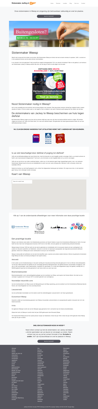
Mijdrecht (39, 396)
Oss (64, 355)
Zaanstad (65, 391)
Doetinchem (15, 392)
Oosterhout (66, 353)
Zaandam (65, 389)
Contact (83, 3)
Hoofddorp (40, 374)
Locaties (65, 3)
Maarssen (40, 391)
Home (52, 3)
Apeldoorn (14, 360)
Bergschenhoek (16, 372)
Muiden (39, 397)
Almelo (13, 350)
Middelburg (40, 394)
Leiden (39, 386)
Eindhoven (40, 351)
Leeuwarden (40, 384)
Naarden (39, 401)
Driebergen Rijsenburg (18, 397)
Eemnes (39, 350)
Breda (13, 375)
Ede (38, 348)
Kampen (39, 380)
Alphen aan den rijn (17, 353)
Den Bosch (14, 386)
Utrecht (65, 377)
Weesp (65, 386)
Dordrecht (14, 394)
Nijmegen (65, 351)
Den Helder (15, 389)
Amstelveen (15, 357)
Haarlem (39, 360)
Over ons (76, 3)
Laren (39, 382)
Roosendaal (66, 362)
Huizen (39, 379)
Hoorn (39, 377)
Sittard (65, 367)
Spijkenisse (66, 370)
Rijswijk (65, 358)
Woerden (65, 387)
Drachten (14, 396)
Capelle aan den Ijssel (17, 380)
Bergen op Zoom (16, 370)
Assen (13, 363)
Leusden (39, 389)
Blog (71, 3)
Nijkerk (65, 350)
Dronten (14, 399)
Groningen (40, 358)
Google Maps (71, 406)
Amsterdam (15, 358)
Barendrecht (15, 368)
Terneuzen (66, 374)
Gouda (39, 357)
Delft (13, 384)
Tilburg (65, 375)
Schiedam (66, 365)
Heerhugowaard (41, 367)
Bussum (14, 379)
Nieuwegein (66, 348)
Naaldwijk (40, 399)
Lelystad (39, 387)
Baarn (13, 365)
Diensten (58, 3)
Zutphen (65, 397)
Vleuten (65, 382)
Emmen (39, 353)
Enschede (40, 355)
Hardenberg (40, 362)
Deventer (14, 391)
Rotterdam (66, 363)
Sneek (65, 368)
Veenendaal (66, 379)
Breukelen (14, 377)
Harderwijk (40, 363)
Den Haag (14, 387)
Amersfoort (15, 355)
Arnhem (14, 362)
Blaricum (14, 374)
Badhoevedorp (16, 367)
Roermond (66, 360)
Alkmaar (14, 348)
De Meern (14, 382)
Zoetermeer (66, 396)
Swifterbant (66, 372)
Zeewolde (66, 392)
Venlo (64, 380)
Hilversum (40, 372)
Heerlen (39, 368)
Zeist (64, 394)
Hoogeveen (40, 375)
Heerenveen (40, 365)
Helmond (39, 370)
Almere (13, 351)
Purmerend (66, 357)
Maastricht (40, 392)
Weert (64, 384)
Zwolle (65, 399)
